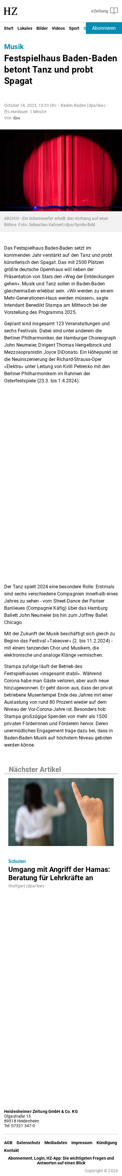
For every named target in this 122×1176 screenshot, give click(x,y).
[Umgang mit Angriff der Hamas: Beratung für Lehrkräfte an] (61, 814)
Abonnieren (104, 28)
